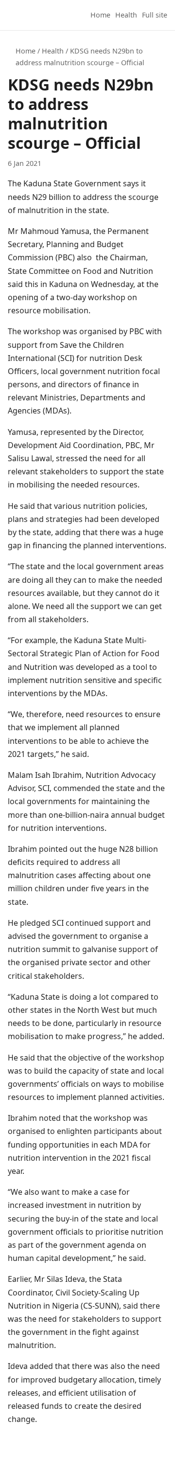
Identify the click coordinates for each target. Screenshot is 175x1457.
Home (100, 14)
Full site (154, 14)
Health (126, 14)
